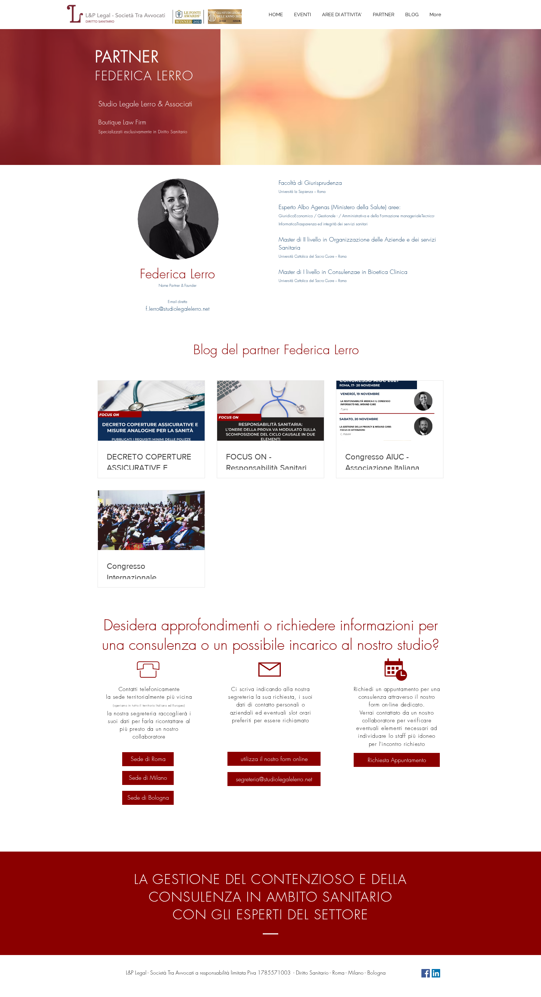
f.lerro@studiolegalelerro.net (177, 309)
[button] (342, 14)
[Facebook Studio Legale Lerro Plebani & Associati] (425, 973)
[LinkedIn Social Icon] (436, 973)
